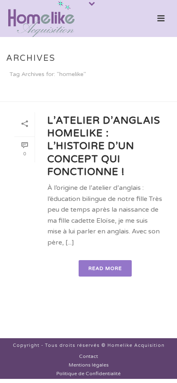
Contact (88, 356)
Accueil (73, 95)
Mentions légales (89, 365)
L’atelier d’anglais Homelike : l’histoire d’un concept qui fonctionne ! (103, 146)
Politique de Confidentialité (88, 373)
